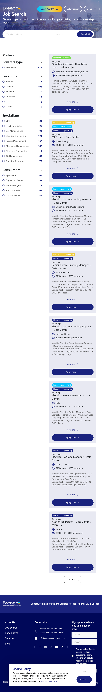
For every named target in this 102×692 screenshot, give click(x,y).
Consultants (11, 170)
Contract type (12, 62)
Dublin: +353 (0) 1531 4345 (51, 632)
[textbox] (84, 635)
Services (9, 638)
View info (71, 101)
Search (84, 34)
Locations (9, 76)
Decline (82, 671)
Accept (82, 679)
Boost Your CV (47, 9)
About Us (10, 622)
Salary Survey (73, 9)
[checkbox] (73, 656)
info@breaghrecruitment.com (52, 638)
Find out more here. (49, 681)
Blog (7, 643)
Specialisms (11, 115)
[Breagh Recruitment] (11, 9)
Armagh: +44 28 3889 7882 (51, 629)
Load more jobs (73, 579)
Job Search (11, 627)
